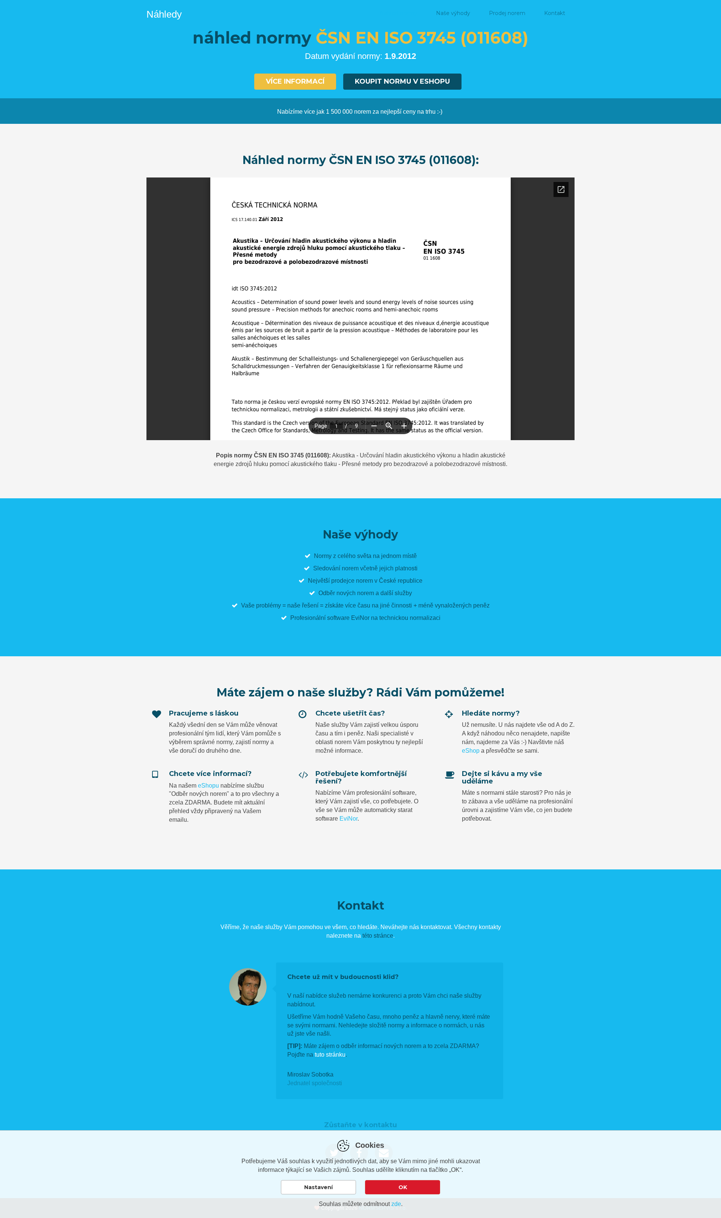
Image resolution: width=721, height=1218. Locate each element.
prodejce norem (352, 580)
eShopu (208, 785)
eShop (471, 750)
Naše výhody (453, 13)
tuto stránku (330, 1054)
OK (402, 1187)
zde (396, 1204)
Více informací (295, 81)
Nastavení (318, 1187)
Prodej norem (507, 13)
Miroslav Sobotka (310, 1074)
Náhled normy (398, 13)
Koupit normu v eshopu (402, 81)
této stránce (377, 935)
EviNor (348, 818)
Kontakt (554, 13)
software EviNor (348, 618)
